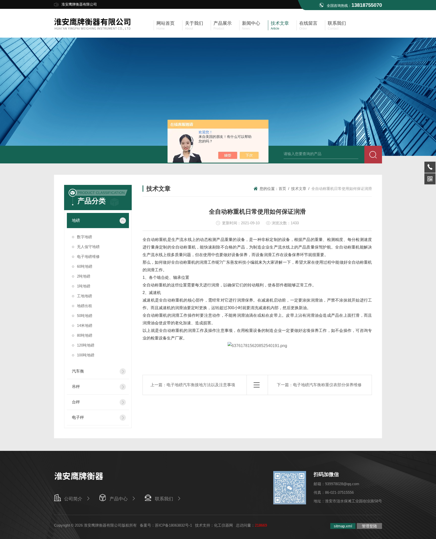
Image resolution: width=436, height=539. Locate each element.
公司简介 (73, 498)
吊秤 (76, 386)
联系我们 (164, 498)
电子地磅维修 (88, 256)
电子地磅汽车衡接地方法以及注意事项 (201, 385)
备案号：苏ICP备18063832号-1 (166, 525)
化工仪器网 (223, 525)
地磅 (76, 220)
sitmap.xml (343, 526)
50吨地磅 (84, 315)
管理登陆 (369, 526)
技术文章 (298, 188)
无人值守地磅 (88, 246)
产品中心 (119, 498)
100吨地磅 (85, 355)
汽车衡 (78, 371)
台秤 (76, 402)
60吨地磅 (84, 266)
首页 (282, 188)
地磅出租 (84, 306)
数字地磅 (84, 237)
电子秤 (78, 417)
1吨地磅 (83, 286)
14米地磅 (84, 325)
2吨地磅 (83, 276)
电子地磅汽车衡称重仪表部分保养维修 (327, 385)
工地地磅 (84, 296)
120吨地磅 (85, 345)
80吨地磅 (84, 335)
